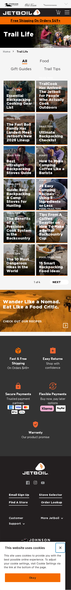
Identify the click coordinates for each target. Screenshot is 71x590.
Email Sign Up (19, 494)
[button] (18, 360)
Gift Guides (21, 69)
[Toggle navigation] (67, 12)
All (24, 61)
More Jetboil (50, 518)
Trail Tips (52, 69)
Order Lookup (51, 502)
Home (6, 51)
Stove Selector (50, 494)
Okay (32, 577)
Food (44, 61)
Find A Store (18, 502)
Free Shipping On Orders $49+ (36, 20)
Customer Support (16, 520)
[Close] (60, 547)
